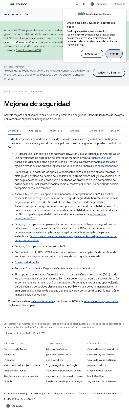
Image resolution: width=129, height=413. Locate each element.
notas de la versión (42, 301)
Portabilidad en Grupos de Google (64, 381)
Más (113, 130)
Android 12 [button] (55, 130)
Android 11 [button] (76, 130)
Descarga (9, 359)
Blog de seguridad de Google (61, 365)
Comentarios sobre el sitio (107, 393)
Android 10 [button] (96, 130)
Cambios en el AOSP (28, 50)
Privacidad (84, 393)
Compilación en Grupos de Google (64, 375)
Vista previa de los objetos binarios (22, 365)
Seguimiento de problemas (101, 381)
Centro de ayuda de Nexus (101, 359)
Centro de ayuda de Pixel (100, 354)
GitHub (8, 381)
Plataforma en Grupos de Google (63, 370)
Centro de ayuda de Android (102, 349)
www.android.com (97, 365)
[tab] (14, 131)
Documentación (16, 14)
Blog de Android (54, 359)
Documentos (20, 91)
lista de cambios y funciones (101, 301)
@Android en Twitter (57, 349)
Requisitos (9, 354)
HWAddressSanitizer (105, 166)
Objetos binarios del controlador (21, 375)
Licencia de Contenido (15, 327)
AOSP (7, 91)
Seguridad (36, 91)
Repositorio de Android (16, 349)
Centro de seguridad (68, 268)
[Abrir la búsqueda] (77, 4)
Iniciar (114, 53)
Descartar (92, 53)
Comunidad (34, 393)
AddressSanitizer (101, 158)
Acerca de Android (14, 393)
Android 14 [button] (14, 130)
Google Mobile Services (99, 370)
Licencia (70, 393)
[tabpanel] (64, 222)
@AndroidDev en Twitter (59, 354)
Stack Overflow (95, 375)
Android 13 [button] (35, 130)
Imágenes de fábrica (15, 370)
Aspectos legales (53, 393)
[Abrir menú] (5, 4)
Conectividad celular (27, 262)
